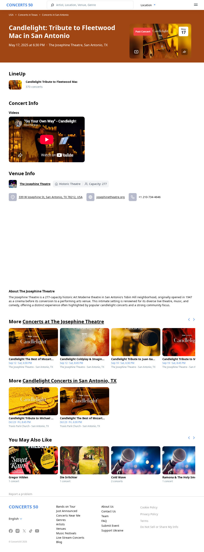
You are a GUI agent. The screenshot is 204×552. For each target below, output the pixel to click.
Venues (61, 529)
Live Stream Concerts (70, 537)
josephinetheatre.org (110, 197)
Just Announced (66, 511)
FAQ (104, 521)
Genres (61, 520)
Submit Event (110, 526)
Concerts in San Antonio (55, 15)
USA (11, 15)
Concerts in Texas (28, 15)
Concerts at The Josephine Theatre (63, 321)
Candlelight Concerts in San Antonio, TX (70, 380)
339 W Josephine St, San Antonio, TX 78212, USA (50, 197)
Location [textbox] (146, 5)
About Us (107, 506)
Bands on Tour (66, 506)
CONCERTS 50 (19, 5)
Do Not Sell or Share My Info (159, 527)
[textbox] (16, 519)
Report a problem (20, 494)
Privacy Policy (149, 514)
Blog (59, 542)
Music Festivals (66, 533)
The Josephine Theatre (35, 184)
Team (105, 516)
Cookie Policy (148, 507)
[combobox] (148, 5)
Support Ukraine (112, 530)
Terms (144, 521)
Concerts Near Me (68, 515)
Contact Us (108, 511)
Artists (60, 524)
